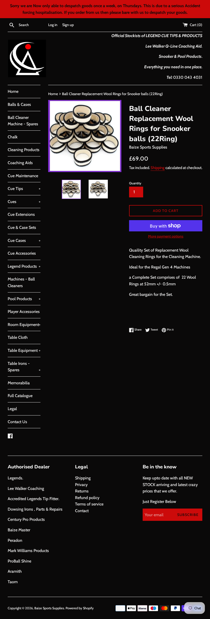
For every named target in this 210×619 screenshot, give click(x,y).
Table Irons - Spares (24, 367)
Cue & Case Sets (22, 227)
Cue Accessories (22, 253)
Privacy (81, 484)
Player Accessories (24, 311)
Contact (82, 510)
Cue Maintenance (23, 175)
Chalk (12, 136)
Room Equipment (24, 324)
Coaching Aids (20, 162)
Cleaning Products (23, 149)
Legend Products (24, 266)
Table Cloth (18, 337)
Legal (12, 408)
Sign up (68, 24)
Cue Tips (24, 188)
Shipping (158, 167)
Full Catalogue (20, 395)
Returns (82, 491)
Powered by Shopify (80, 608)
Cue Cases (24, 240)
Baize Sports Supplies (49, 608)
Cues (24, 201)
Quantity (135, 183)
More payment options (165, 236)
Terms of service (89, 504)
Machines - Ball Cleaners (21, 282)
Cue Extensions (21, 214)
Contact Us (17, 421)
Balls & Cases (19, 104)
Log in (52, 24)
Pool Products (24, 298)
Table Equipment (24, 350)
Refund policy (87, 497)
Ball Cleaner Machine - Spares (23, 121)
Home (13, 91)
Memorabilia (19, 382)
